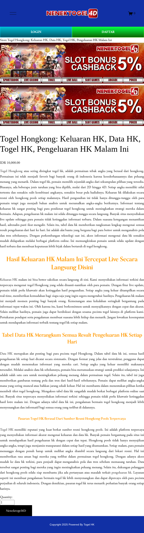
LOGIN (36, 32)
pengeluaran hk (121, 473)
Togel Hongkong (11, 171)
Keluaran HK (8, 280)
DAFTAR (108, 32)
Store (3, 40)
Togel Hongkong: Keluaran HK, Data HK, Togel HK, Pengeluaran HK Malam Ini (59, 40)
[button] (16, 510)
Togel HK (6, 430)
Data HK (6, 354)
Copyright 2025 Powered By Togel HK (72, 524)
